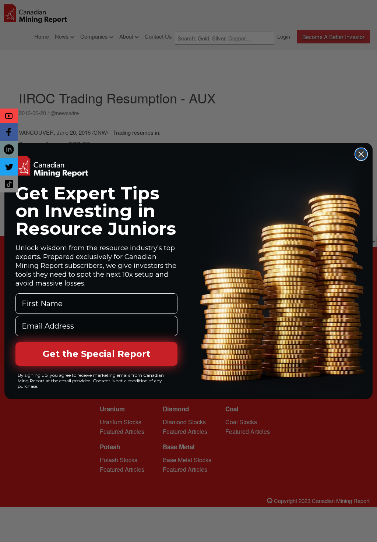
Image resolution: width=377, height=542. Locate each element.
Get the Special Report (96, 353)
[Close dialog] (361, 154)
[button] (9, 116)
